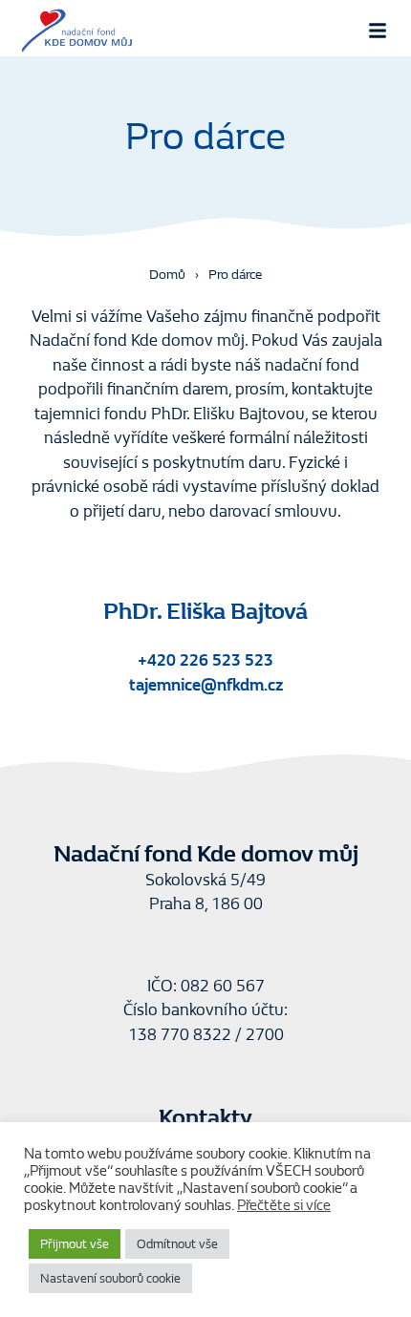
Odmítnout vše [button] (177, 1244)
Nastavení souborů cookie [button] (110, 1278)
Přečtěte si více (284, 1206)
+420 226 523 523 (205, 660)
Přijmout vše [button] (74, 1244)
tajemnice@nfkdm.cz (206, 685)
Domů (167, 274)
